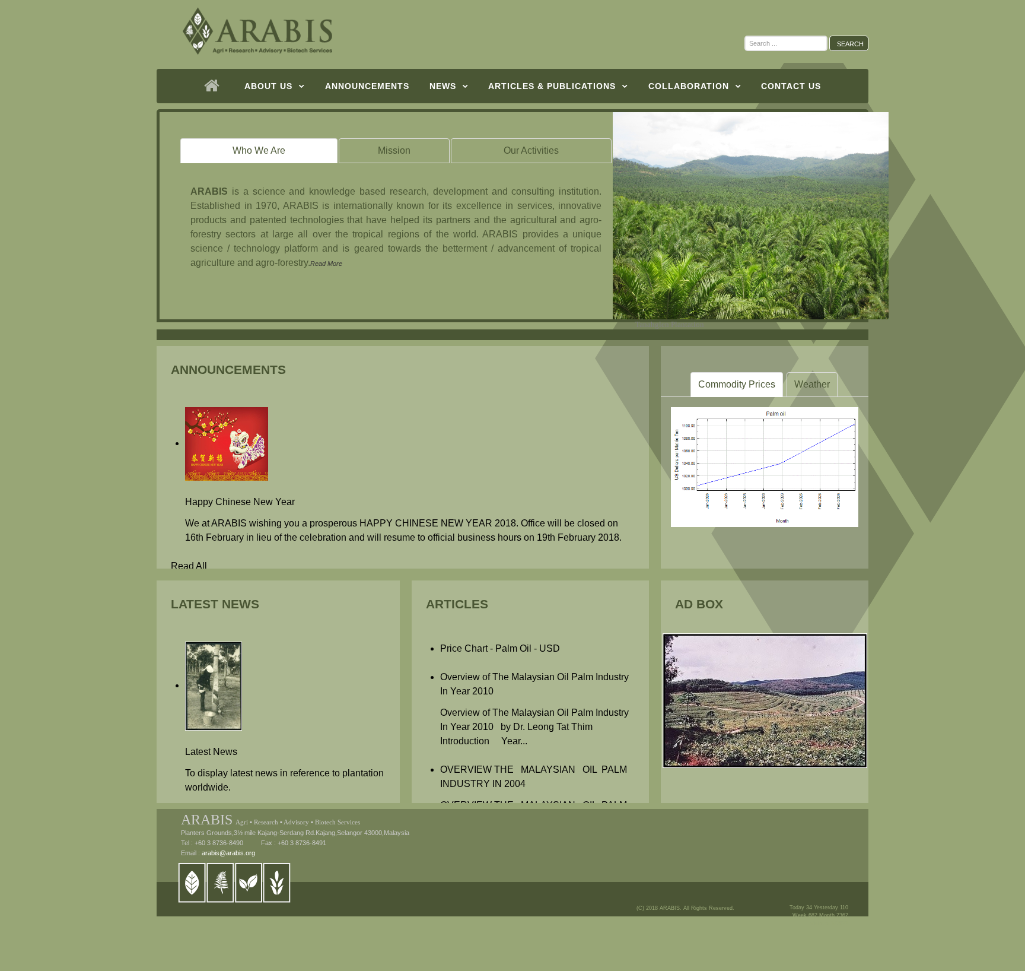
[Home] (214, 86)
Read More (326, 263)
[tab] (259, 150)
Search (850, 43)
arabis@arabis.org (228, 852)
